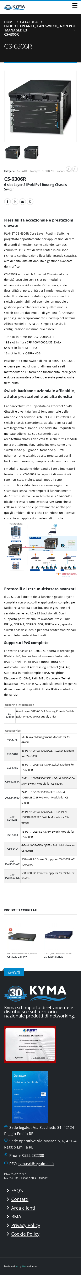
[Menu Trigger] (75, 5)
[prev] (69, 169)
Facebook (7, 201)
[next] (75, 169)
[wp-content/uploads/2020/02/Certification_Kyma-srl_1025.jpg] (31, 1044)
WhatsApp (30, 201)
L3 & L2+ (47, 953)
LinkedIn (15, 201)
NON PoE (50, 170)
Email (22, 201)
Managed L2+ (23, 953)
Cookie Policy (25, 1234)
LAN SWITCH (22, 170)
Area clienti (23, 1208)
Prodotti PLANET (65, 170)
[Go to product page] (22, 935)
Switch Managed (73, 953)
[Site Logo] (14, 7)
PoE (63, 953)
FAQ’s (17, 1190)
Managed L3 (36, 170)
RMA (16, 1216)
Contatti (19, 1199)
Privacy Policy (25, 1225)
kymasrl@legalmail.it (36, 1163)
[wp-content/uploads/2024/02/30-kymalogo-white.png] (35, 993)
